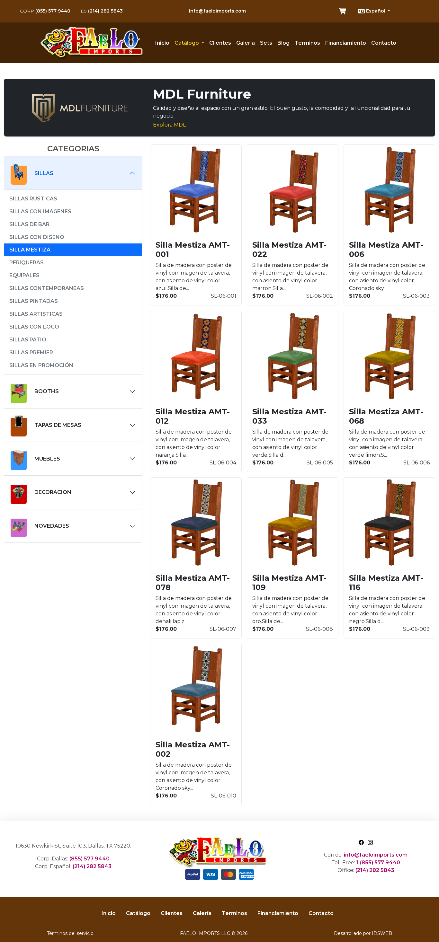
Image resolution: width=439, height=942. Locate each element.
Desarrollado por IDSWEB (363, 933)
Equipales (24, 275)
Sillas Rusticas (33, 199)
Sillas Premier (31, 352)
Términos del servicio (70, 933)
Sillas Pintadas (33, 301)
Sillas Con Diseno (36, 237)
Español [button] (376, 11)
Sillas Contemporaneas (46, 288)
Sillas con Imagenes (40, 211)
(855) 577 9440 (45, 11)
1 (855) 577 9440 (378, 862)
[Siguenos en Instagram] (370, 842)
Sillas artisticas (36, 314)
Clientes (220, 43)
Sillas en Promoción (41, 365)
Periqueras (26, 263)
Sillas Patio (27, 340)
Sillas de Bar (29, 224)
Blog (283, 43)
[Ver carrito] (342, 11)
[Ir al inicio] (94, 43)
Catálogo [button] (187, 43)
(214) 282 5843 (102, 11)
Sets (266, 43)
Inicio (162, 43)
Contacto (383, 43)
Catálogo (138, 913)
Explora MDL (169, 125)
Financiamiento (345, 43)
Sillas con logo (34, 327)
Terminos (307, 43)
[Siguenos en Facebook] (361, 842)
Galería (245, 43)
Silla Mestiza (29, 250)
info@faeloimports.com (217, 11)
